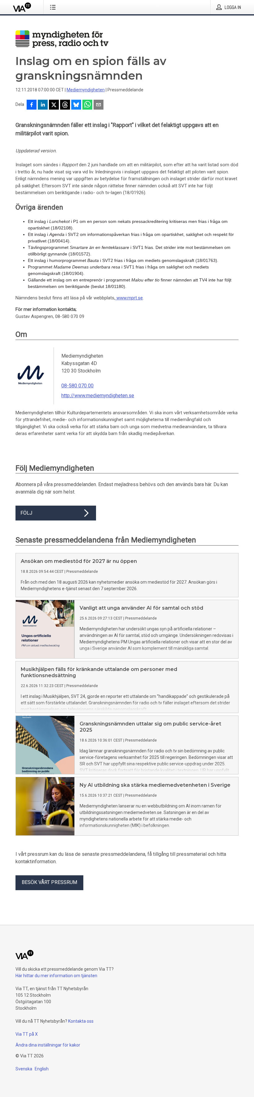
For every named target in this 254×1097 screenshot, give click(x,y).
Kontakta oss (81, 1021)
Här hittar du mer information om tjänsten (56, 975)
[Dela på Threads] (65, 105)
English (42, 1068)
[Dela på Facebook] (32, 105)
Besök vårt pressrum (49, 882)
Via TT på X (26, 1034)
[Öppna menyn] (54, 7)
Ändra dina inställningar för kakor (47, 1045)
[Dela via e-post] (98, 105)
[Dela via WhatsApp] (87, 105)
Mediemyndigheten (86, 89)
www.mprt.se (129, 298)
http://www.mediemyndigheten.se (97, 395)
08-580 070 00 (77, 386)
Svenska (23, 1068)
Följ (26, 513)
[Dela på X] (54, 105)
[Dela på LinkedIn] (43, 105)
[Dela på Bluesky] (76, 105)
